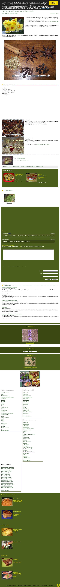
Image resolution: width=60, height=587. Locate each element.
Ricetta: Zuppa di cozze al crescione (9, 300)
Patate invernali (21, 158)
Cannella (9, 166)
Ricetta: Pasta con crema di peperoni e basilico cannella (17, 500)
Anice (6, 166)
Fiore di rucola (5, 293)
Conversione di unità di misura (24, 585)
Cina (21, 166)
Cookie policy (44, 585)
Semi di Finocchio (39, 166)
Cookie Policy (45, 8)
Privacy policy (36, 585)
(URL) (9, 233)
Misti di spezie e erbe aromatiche (43, 144)
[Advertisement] (30, 106)
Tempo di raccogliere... (11, 585)
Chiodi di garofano (15, 166)
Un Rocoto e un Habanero (24, 160)
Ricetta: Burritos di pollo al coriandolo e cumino (12, 314)
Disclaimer (51, 585)
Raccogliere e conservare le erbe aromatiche (30, 368)
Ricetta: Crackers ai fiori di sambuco (9, 287)
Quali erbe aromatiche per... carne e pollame (17, 561)
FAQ (20, 246)
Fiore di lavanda (30, 343)
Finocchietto (9, 203)
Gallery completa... (5, 430)
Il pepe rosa (4, 307)
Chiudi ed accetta (53, 2)
